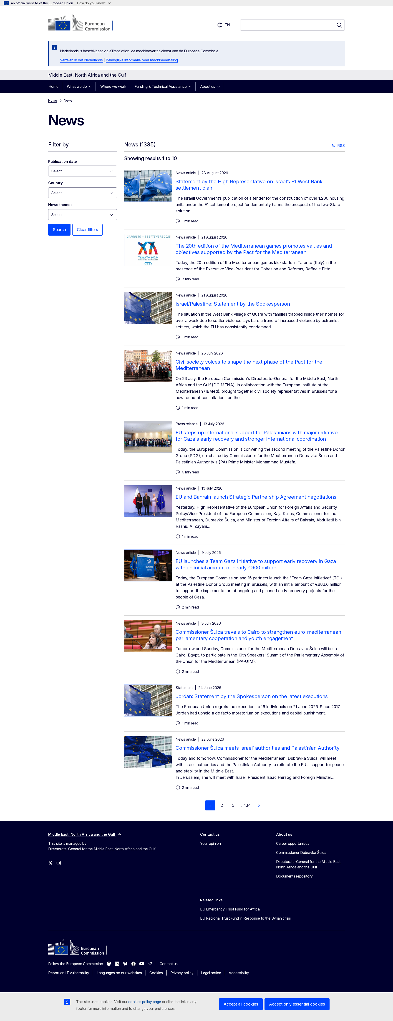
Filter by (58, 144)
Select (56, 193)
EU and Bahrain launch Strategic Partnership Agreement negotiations (256, 497)
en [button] (227, 25)
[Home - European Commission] (85, 23)
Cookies (156, 973)
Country (55, 183)
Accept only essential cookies (297, 1004)
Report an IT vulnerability (68, 973)
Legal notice (211, 973)
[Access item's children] (92, 86)
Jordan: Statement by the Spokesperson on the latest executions (252, 696)
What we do (77, 86)
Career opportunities (292, 843)
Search (59, 229)
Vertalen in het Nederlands (81, 60)
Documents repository (294, 876)
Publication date (62, 161)
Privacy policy (182, 973)
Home (53, 86)
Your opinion (210, 843)
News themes (60, 204)
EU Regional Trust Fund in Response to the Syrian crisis (245, 918)
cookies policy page (144, 1001)
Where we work (113, 86)
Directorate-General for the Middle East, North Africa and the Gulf (308, 864)
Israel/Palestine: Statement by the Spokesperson (233, 304)
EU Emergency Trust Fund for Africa (230, 909)
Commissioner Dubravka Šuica (301, 852)
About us (207, 86)
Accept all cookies (241, 1004)
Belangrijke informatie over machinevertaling (142, 60)
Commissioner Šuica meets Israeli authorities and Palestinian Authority (258, 748)
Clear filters (87, 229)
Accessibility (239, 973)
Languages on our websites (119, 973)
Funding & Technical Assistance (161, 86)
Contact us (169, 963)
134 (247, 805)
